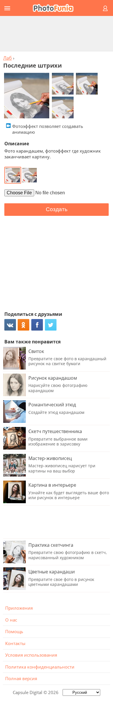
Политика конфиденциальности (39, 667)
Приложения (19, 608)
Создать (57, 209)
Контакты (15, 643)
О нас (11, 620)
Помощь (14, 631)
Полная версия (21, 678)
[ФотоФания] (55, 8)
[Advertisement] (56, 33)
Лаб (7, 58)
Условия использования (31, 655)
